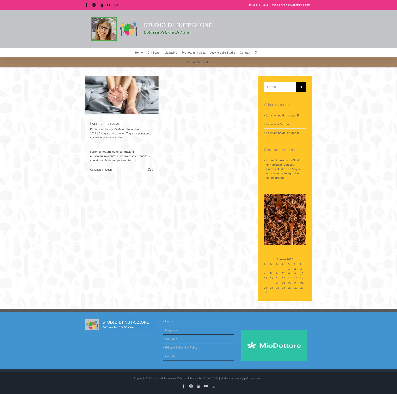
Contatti (170, 356)
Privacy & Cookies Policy (181, 347)
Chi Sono (171, 338)
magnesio (96, 137)
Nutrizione (118, 133)
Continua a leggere (101, 169)
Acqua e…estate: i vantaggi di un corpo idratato (283, 173)
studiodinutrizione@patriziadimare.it (292, 5)
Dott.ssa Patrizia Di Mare (108, 129)
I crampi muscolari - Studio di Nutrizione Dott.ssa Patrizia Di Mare (283, 165)
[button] (256, 52)
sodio (118, 137)
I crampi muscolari (105, 123)
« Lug (267, 292)
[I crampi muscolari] (122, 95)
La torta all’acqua (277, 124)
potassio (108, 137)
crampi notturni (141, 133)
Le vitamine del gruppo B (282, 115)
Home (169, 321)
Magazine (171, 330)
